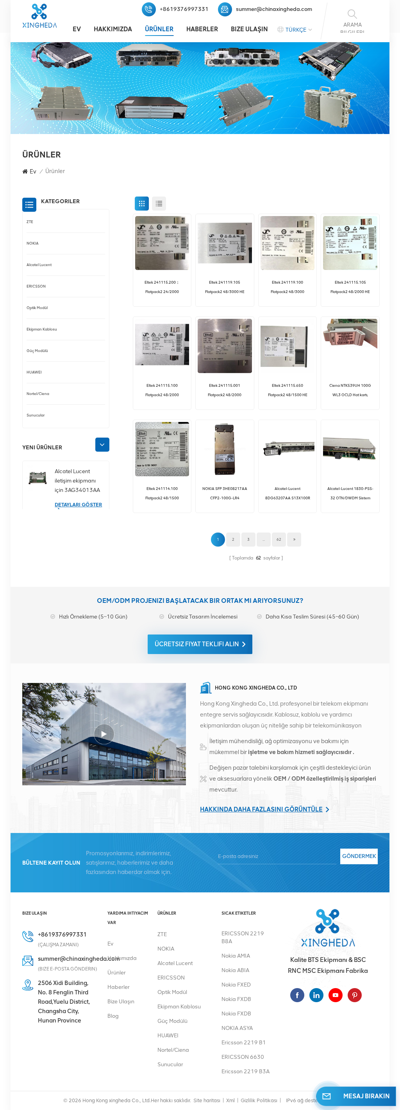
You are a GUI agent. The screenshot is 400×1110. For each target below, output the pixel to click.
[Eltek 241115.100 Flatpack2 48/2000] (162, 346)
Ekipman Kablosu (42, 329)
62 (279, 539)
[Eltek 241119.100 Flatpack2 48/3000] (288, 243)
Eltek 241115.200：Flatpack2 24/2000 (162, 287)
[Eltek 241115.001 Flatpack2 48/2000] (225, 346)
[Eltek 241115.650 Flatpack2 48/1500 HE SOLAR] (288, 346)
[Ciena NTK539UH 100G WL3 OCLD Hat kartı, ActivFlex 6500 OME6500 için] (350, 346)
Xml (230, 1100)
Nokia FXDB (236, 999)
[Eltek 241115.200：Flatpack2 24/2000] (162, 243)
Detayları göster (78, 505)
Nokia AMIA (235, 956)
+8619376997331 (184, 9)
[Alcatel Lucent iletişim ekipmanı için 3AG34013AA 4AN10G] (38, 478)
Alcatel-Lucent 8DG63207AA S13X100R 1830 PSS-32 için (287, 494)
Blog (113, 1016)
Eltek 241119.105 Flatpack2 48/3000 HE (225, 287)
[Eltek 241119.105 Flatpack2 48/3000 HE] (225, 243)
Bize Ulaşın (249, 29)
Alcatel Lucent (39, 265)
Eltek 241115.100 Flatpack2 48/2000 (162, 390)
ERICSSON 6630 (242, 1057)
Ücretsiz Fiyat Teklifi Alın (197, 644)
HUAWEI (34, 372)
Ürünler (159, 29)
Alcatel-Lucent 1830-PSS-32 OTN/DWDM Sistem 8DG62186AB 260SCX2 (350, 494)
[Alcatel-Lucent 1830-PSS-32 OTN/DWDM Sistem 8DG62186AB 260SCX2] (350, 449)
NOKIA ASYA (237, 1028)
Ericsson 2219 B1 (243, 1042)
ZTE (30, 222)
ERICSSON (36, 286)
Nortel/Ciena (38, 393)
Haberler (202, 29)
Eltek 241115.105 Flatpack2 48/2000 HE (350, 287)
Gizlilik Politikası (259, 1100)
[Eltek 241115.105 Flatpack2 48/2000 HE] (350, 243)
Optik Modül (37, 308)
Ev (77, 29)
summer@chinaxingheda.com (274, 9)
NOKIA (33, 243)
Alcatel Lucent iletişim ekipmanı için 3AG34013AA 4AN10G (77, 481)
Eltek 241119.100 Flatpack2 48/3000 (287, 287)
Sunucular (36, 415)
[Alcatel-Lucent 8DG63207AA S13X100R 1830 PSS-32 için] (288, 449)
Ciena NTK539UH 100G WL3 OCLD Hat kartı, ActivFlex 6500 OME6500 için (350, 391)
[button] (102, 445)
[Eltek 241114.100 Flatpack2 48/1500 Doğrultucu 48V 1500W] (162, 449)
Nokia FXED (236, 984)
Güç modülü (37, 351)
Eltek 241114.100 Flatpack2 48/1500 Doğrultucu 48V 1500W (162, 494)
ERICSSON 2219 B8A (242, 937)
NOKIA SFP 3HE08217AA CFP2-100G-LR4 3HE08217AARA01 (224, 494)
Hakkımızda (113, 29)
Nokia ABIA (235, 970)
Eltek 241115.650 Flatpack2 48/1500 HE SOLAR (287, 391)
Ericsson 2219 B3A (245, 1071)
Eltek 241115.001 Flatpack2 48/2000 (224, 390)
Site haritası (206, 1100)
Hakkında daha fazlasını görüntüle (261, 809)
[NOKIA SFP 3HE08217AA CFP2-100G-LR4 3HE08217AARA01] (225, 449)
